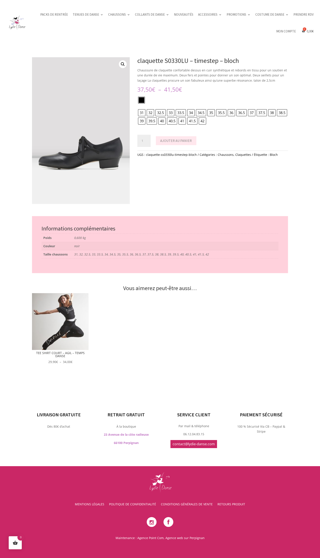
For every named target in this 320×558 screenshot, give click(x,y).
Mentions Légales (89, 504)
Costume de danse (269, 14)
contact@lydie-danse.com (194, 444)
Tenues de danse (86, 14)
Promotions (236, 14)
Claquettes (243, 155)
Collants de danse (150, 14)
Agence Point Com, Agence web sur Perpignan (171, 538)
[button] (123, 64)
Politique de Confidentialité (132, 504)
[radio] (141, 100)
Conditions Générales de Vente (187, 504)
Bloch (274, 155)
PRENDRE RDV (303, 14)
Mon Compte (286, 31)
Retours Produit (231, 504)
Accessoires (207, 14)
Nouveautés (183, 14)
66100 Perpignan (126, 443)
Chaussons (117, 14)
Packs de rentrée (54, 14)
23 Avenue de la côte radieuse (126, 434)
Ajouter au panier (176, 140)
